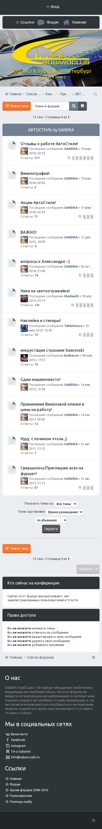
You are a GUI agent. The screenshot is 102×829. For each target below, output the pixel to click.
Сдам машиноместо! (40, 379)
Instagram (18, 745)
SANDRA (71, 148)
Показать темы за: (39, 503)
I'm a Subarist (21, 751)
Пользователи (21, 795)
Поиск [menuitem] (95, 94)
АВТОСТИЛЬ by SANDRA (51, 130)
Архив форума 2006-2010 (29, 790)
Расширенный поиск (82, 106)
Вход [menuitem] (55, 7)
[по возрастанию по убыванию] (51, 520)
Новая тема (19, 106)
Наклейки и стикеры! (41, 320)
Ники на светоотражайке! (45, 291)
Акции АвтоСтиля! (38, 202)
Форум (15, 784)
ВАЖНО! (29, 232)
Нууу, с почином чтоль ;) (44, 439)
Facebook (18, 739)
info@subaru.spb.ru (25, 757)
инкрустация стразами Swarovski (52, 350)
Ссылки (27, 22)
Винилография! (35, 173)
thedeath (71, 296)
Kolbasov (71, 355)
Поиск (73, 106)
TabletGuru (73, 325)
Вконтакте (19, 734)
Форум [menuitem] (53, 22)
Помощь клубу (21, 801)
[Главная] (51, 63)
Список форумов (40, 657)
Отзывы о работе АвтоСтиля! (49, 143)
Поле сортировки (32, 511)
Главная (79, 22)
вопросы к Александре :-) (45, 261)
